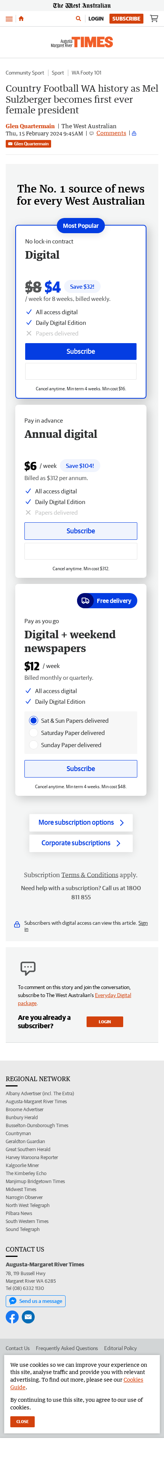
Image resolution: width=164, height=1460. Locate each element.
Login (96, 19)
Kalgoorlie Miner (22, 1165)
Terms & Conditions (89, 875)
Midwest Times (21, 1189)
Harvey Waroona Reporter (32, 1157)
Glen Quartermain (31, 143)
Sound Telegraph (23, 1229)
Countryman (18, 1133)
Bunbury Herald (22, 1117)
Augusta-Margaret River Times (36, 1101)
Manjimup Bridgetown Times (35, 1181)
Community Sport (25, 73)
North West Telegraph (28, 1205)
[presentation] (33, 720)
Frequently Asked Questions (67, 1348)
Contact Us (18, 1348)
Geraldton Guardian (25, 1141)
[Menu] (9, 18)
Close (22, 1421)
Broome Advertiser (24, 1109)
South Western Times (27, 1221)
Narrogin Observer (24, 1197)
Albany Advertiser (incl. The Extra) (40, 1093)
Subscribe (126, 19)
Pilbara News (19, 1213)
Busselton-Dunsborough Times (37, 1125)
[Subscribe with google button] (81, 371)
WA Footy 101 (86, 73)
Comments (111, 132)
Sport (58, 73)
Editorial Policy (120, 1348)
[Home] (21, 18)
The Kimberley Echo (26, 1173)
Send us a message (40, 1301)
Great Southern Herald (28, 1149)
